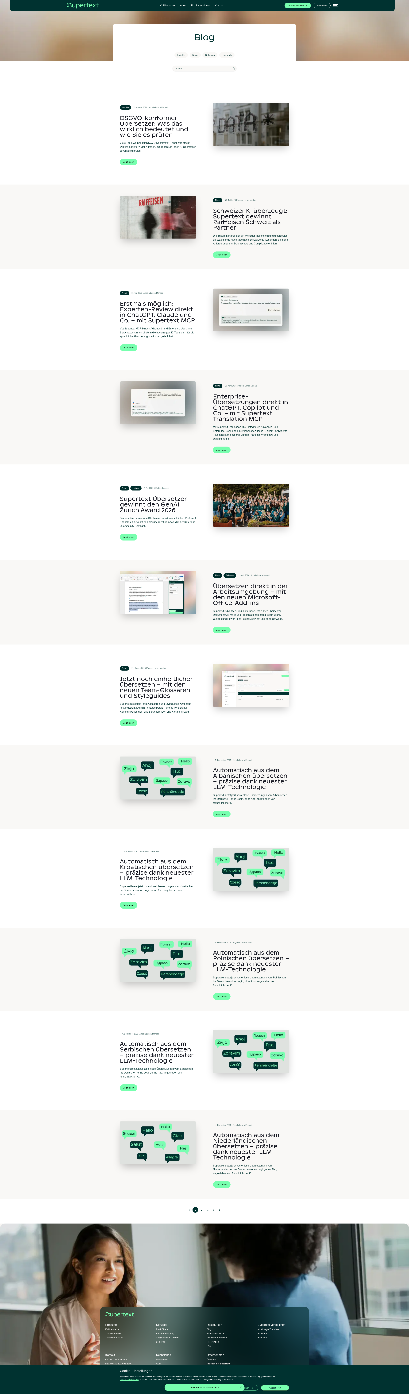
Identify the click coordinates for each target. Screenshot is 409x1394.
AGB (158, 1363)
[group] (298, 5)
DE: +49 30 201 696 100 (118, 1363)
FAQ (209, 1346)
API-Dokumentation (217, 1337)
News (195, 55)
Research (227, 55)
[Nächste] (220, 1210)
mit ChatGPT (264, 1337)
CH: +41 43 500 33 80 (116, 1359)
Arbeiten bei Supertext (218, 1363)
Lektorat (160, 1341)
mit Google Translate (268, 1329)
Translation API (113, 1333)
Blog (209, 1329)
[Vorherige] (189, 1210)
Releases (210, 55)
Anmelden (322, 5)
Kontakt (219, 5)
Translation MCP (114, 1337)
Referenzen (213, 1341)
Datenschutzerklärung (129, 1380)
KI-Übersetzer (168, 5)
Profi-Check (162, 1329)
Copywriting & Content (167, 1337)
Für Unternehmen (200, 5)
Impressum (162, 1359)
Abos (183, 5)
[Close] (241, 1387)
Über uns (211, 1359)
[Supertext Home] (119, 1314)
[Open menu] (335, 5)
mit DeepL (263, 1333)
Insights (181, 55)
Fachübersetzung (165, 1333)
